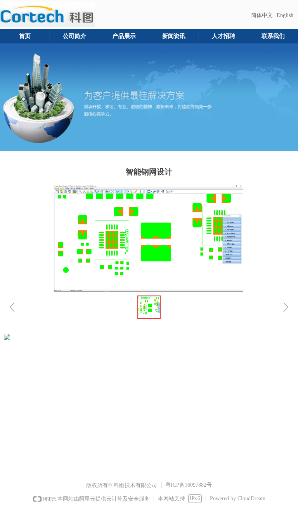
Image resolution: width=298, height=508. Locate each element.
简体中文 (262, 15)
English (285, 15)
